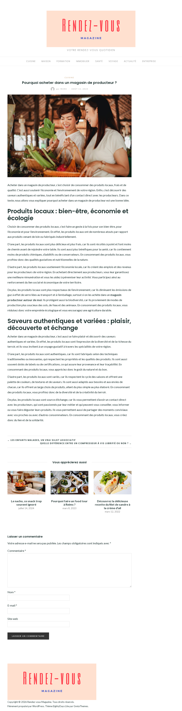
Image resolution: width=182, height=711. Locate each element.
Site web (12, 618)
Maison (46, 61)
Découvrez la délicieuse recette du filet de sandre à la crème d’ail (112, 504)
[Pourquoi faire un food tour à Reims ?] (70, 482)
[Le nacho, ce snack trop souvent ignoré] (26, 482)
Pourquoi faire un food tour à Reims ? (69, 502)
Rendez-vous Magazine (39, 702)
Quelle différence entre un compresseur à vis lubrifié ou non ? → (86, 443)
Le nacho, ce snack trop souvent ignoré (26, 502)
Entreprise (149, 61)
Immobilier (82, 61)
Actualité (130, 61)
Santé (99, 61)
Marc (62, 89)
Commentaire (16, 550)
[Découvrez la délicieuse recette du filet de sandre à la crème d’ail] (113, 482)
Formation (63, 61)
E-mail (12, 605)
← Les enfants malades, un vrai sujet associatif (41, 440)
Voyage (113, 61)
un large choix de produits (49, 387)
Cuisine (31, 61)
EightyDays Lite (61, 706)
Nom (11, 592)
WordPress (38, 706)
